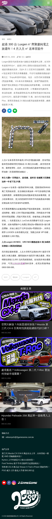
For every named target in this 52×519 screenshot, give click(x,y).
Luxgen (26, 277)
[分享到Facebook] (4, 111)
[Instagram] (14, 483)
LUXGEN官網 (18, 263)
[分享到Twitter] (9, 111)
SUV (6, 277)
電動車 (15, 277)
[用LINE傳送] (15, 111)
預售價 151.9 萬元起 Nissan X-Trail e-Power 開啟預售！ (26, 467)
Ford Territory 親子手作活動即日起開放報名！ (21, 463)
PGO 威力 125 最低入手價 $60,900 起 (18, 470)
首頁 (3, 39)
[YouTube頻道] (4, 483)
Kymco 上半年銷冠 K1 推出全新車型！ (18, 460)
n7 (35, 277)
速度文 (9, 39)
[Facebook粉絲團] (9, 483)
